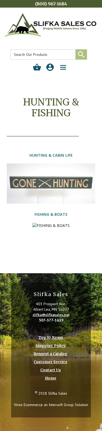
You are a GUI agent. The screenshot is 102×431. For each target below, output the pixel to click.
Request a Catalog (50, 354)
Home (50, 378)
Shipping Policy (51, 345)
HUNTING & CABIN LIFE (51, 155)
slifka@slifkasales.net (51, 314)
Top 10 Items (50, 337)
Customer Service (50, 362)
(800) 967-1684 (51, 4)
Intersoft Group (61, 404)
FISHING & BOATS (51, 214)
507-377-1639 (51, 320)
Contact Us (50, 370)
